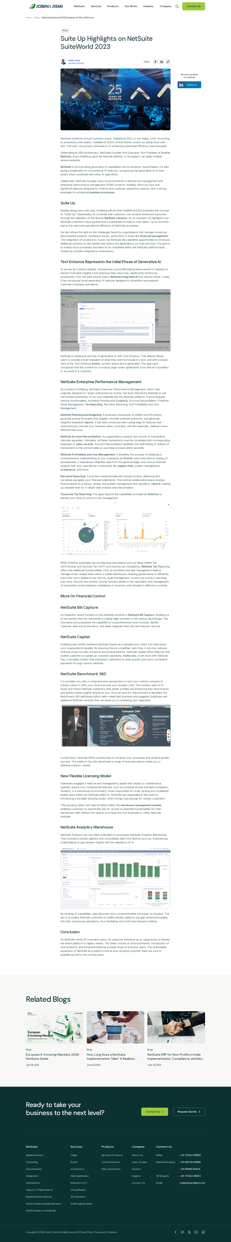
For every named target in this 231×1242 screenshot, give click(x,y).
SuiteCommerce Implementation (43, 1203)
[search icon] (177, 6)
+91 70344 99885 (190, 1155)
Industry (148, 6)
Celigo (74, 1155)
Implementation (34, 1155)
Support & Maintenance (39, 1189)
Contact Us (194, 6)
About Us (137, 1155)
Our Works (131, 6)
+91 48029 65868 (190, 1162)
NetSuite (79, 6)
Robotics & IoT (79, 1182)
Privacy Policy (86, 1232)
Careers (136, 1169)
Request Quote (187, 1111)
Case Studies (139, 1162)
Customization (34, 1169)
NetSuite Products (112, 1155)
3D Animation (78, 1196)
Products (112, 6)
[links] (175, 1232)
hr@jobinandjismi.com (192, 1182)
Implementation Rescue (39, 1196)
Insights (136, 1176)
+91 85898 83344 (190, 1169)
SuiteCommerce (111, 1162)
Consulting (32, 1162)
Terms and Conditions (105, 1232)
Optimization (33, 1182)
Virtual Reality (78, 1189)
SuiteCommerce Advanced (41, 1210)
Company (165, 6)
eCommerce (77, 1169)
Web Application (80, 1176)
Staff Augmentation (81, 1203)
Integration (32, 1176)
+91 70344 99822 (190, 1176)
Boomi (74, 1162)
